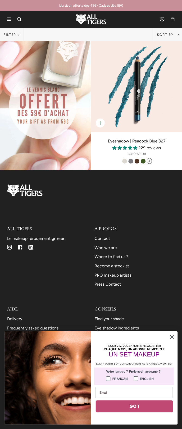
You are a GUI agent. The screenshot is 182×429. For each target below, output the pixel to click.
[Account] (162, 19)
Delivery (14, 318)
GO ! (134, 406)
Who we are (106, 247)
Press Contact (108, 284)
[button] (125, 147)
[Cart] (172, 19)
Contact (102, 238)
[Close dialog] (172, 337)
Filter (10, 35)
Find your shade (109, 318)
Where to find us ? (111, 256)
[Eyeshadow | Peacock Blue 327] (136, 86)
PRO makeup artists (113, 275)
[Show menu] (10, 19)
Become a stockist (112, 265)
